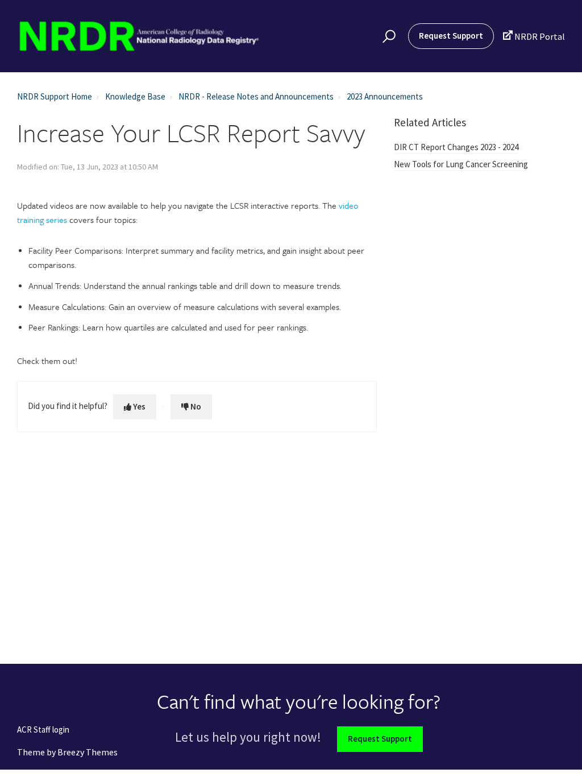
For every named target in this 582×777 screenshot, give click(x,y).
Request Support (451, 35)
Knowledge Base (135, 96)
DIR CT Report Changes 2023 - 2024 (456, 147)
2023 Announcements (385, 96)
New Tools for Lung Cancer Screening (461, 164)
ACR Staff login (43, 730)
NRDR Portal (533, 36)
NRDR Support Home (54, 96)
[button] (387, 36)
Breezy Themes (87, 752)
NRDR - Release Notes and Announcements (256, 96)
